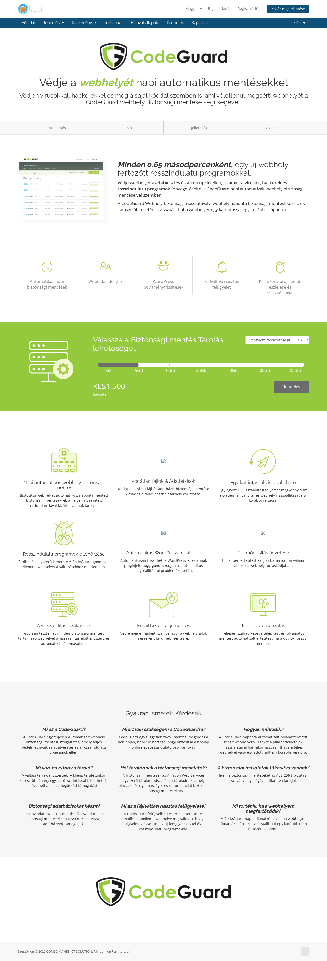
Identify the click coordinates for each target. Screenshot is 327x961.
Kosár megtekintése (288, 8)
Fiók (298, 22)
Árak (128, 127)
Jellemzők (199, 127)
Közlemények (84, 22)
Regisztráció (248, 8)
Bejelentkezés (219, 8)
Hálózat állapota (145, 22)
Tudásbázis (113, 22)
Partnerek (175, 22)
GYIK (270, 127)
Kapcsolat (200, 22)
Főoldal (28, 22)
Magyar (192, 8)
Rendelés (52, 22)
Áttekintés (57, 127)
